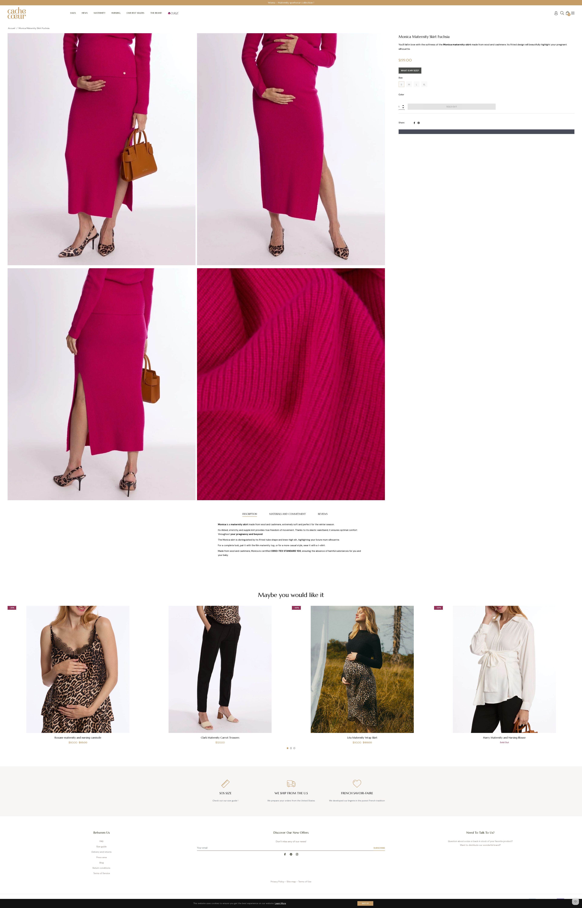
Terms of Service (101, 873)
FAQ (101, 841)
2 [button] (291, 748)
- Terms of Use (303, 881)
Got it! (365, 903)
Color (401, 94)
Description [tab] (249, 513)
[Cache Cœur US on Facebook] (285, 854)
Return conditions (101, 868)
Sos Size (225, 793)
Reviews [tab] (323, 513)
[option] (291, 2)
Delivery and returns (102, 852)
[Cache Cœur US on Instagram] (297, 854)
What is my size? (410, 70)
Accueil (11, 28)
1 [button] (287, 748)
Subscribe (379, 848)
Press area (101, 857)
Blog (101, 862)
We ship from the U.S (291, 793)
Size (401, 77)
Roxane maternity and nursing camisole (78, 737)
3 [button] (294, 748)
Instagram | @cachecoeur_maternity (291, 2)
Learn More (280, 903)
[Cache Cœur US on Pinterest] (291, 854)
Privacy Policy (277, 881)
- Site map (290, 881)
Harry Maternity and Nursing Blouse (504, 737)
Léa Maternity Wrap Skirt (362, 737)
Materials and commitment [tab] (287, 513)
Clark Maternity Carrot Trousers (220, 737)
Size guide (101, 846)
